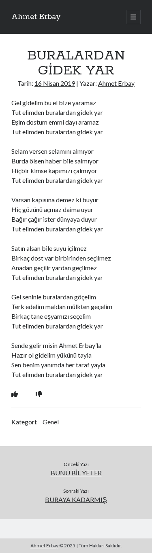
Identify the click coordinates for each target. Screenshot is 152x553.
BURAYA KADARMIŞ (76, 499)
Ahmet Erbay (36, 17)
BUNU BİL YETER (76, 473)
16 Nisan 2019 (54, 83)
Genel (51, 422)
